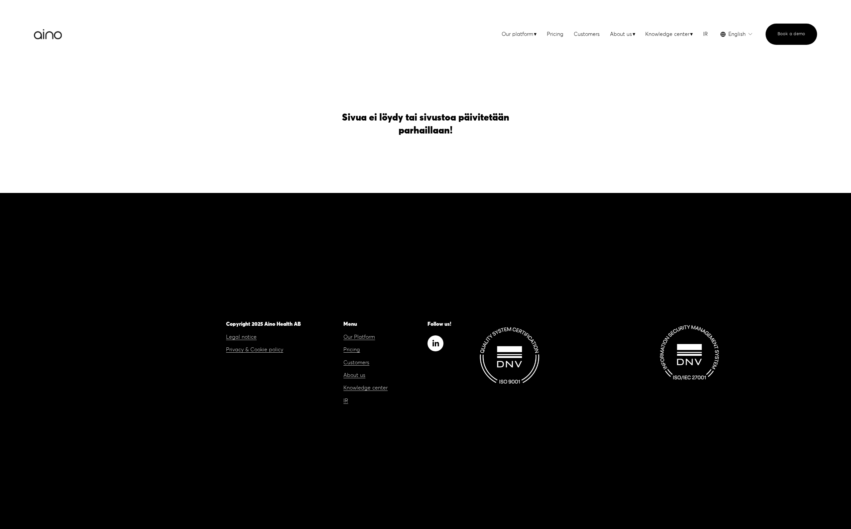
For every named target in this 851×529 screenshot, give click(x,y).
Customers (587, 34)
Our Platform (359, 337)
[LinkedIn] (435, 343)
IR (705, 34)
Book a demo (791, 34)
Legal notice (241, 337)
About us (354, 375)
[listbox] (736, 34)
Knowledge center (365, 388)
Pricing (555, 34)
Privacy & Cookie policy (254, 349)
